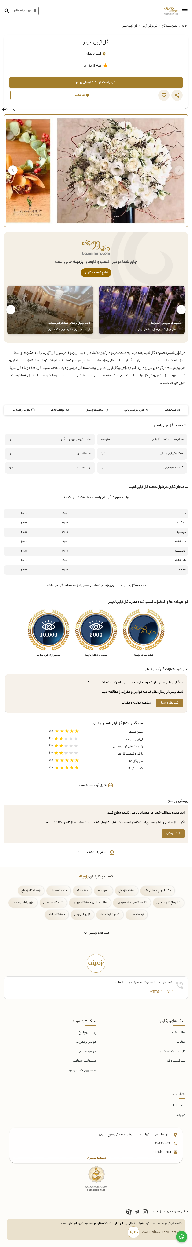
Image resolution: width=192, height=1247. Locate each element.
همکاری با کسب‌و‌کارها (82, 1070)
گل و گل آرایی (149, 26)
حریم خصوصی (87, 1051)
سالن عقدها (177, 1032)
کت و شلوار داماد (110, 914)
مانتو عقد (82, 890)
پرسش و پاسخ (87, 1032)
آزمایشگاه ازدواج (31, 890)
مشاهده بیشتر (99, 933)
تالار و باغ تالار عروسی (168, 902)
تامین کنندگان (169, 26)
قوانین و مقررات (86, 1042)
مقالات (181, 1042)
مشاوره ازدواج (126, 890)
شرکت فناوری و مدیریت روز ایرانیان (89, 1223)
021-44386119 (163, 1143)
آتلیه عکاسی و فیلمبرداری (132, 902)
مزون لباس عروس (23, 902)
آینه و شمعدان (58, 890)
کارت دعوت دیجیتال (172, 1051)
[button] (184, 10)
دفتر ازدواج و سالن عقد (157, 890)
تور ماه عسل (136, 914)
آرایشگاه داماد (56, 914)
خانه (184, 26)
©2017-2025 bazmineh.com (162, 1232)
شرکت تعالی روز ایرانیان (129, 1223)
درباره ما (180, 1115)
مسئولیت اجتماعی (84, 1061)
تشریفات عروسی (53, 902)
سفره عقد (103, 890)
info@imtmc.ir (162, 1152)
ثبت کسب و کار (176, 1061)
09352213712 (161, 991)
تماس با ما (179, 1106)
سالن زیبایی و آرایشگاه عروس (90, 902)
